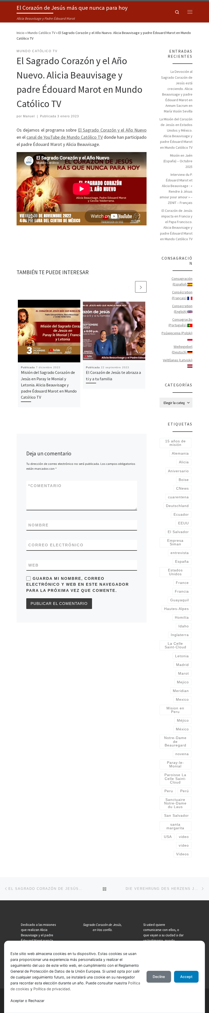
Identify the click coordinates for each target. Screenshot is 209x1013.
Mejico (183, 682)
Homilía (182, 617)
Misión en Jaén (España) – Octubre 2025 (177, 161)
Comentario (45, 486)
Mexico (182, 699)
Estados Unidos (175, 572)
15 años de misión (175, 443)
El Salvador (178, 532)
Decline (159, 976)
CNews (182, 488)
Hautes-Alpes (176, 609)
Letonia (182, 656)
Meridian (181, 691)
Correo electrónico (56, 545)
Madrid (182, 665)
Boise (184, 480)
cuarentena (178, 497)
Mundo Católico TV (41, 32)
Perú (184, 791)
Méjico (183, 720)
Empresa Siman (175, 542)
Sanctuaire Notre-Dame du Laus (175, 803)
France (182, 583)
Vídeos (182, 854)
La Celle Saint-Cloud (175, 645)
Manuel (29, 116)
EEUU (183, 523)
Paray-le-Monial (175, 764)
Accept (186, 976)
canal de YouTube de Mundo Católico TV (65, 137)
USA (168, 837)
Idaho (183, 626)
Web (33, 565)
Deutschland (177, 506)
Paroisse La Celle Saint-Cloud (175, 778)
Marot (183, 673)
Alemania (180, 453)
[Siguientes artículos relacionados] (141, 287)
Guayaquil (179, 600)
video (184, 837)
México (182, 729)
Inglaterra (180, 635)
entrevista (180, 553)
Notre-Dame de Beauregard (175, 741)
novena (182, 754)
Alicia (184, 462)
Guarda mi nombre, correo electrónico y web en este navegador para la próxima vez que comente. (77, 584)
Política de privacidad (51, 989)
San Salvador (176, 815)
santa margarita (175, 826)
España (182, 561)
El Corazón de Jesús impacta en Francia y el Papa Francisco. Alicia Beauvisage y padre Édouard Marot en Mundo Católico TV (176, 224)
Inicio (20, 32)
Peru (168, 791)
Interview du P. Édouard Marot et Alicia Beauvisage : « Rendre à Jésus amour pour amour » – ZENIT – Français (176, 188)
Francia (182, 591)
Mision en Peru (175, 710)
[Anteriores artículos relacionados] (128, 287)
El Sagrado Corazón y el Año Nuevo (112, 130)
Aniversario (178, 471)
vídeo (184, 845)
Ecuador (181, 514)
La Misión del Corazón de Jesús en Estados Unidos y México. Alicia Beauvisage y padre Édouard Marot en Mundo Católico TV (176, 133)
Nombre (38, 525)
